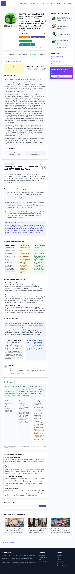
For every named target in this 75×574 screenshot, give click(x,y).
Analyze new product (8, 542)
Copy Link (42, 506)
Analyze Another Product (38, 37)
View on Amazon (25, 37)
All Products (26, 3)
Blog (31, 3)
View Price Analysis (26, 41)
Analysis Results (13, 54)
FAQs (52, 58)
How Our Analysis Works (57, 56)
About (42, 3)
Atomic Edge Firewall (39, 572)
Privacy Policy (60, 561)
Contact (47, 3)
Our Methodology (43, 557)
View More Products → (61, 47)
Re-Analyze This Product (28, 44)
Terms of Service (61, 563)
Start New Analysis (61, 76)
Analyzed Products (43, 561)
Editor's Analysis (23, 54)
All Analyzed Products (56, 61)
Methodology (42, 54)
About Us (59, 555)
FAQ (40, 559)
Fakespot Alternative (62, 566)
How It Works (36, 3)
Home (20, 3)
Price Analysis (33, 54)
